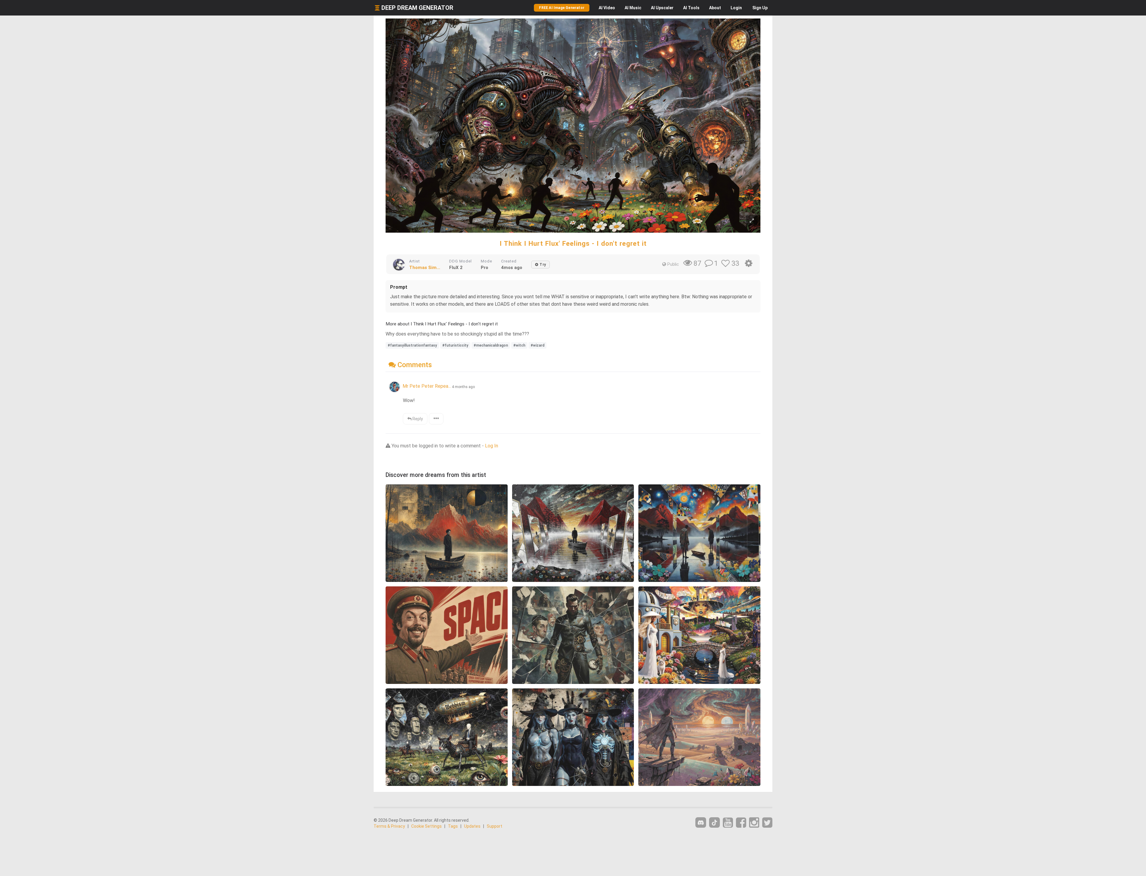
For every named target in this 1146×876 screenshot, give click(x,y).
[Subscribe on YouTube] (728, 823)
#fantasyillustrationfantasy (412, 345)
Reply (417, 418)
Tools (691, 7)
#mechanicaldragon (491, 345)
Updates (472, 826)
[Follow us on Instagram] (754, 823)
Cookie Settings (426, 826)
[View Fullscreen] (751, 221)
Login (736, 7)
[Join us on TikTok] (714, 822)
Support (494, 826)
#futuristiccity (455, 345)
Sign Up (760, 7)
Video (607, 7)
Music (633, 7)
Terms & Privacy (389, 826)
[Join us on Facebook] (741, 823)
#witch (519, 345)
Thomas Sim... (424, 267)
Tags (453, 826)
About (715, 7)
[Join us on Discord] (700, 822)
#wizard (537, 345)
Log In (491, 446)
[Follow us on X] (767, 823)
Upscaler (662, 7)
